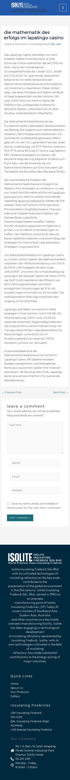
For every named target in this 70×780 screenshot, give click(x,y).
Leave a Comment (16, 44)
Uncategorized (39, 44)
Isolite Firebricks (29, 10)
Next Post (60, 392)
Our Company (24, 738)
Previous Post (11, 392)
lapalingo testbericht (31, 200)
